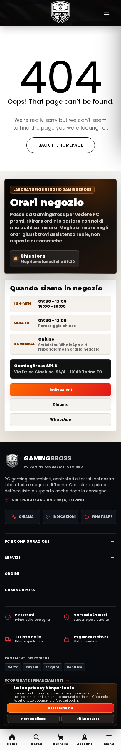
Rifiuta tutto (88, 719)
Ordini (12, 573)
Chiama (60, 404)
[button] (36, 739)
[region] (60, 704)
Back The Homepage (60, 145)
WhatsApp (60, 419)
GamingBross (20, 589)
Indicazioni (60, 389)
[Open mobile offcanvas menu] (106, 12)
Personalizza (33, 719)
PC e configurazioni (27, 541)
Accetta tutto (60, 708)
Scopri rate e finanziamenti (34, 680)
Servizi (12, 557)
